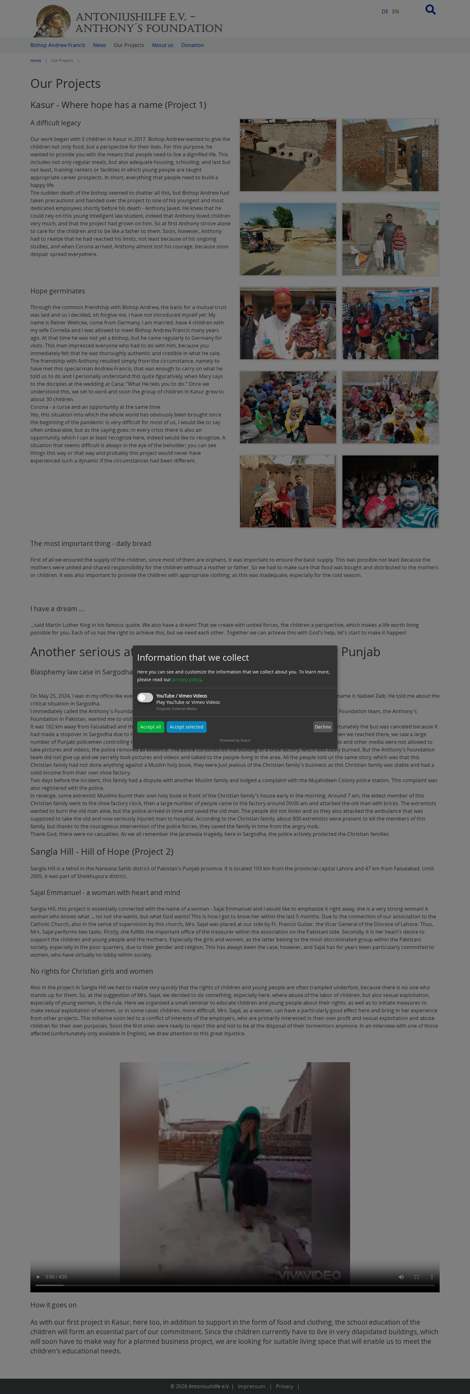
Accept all (150, 727)
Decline (323, 727)
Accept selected (186, 727)
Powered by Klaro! (235, 740)
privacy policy (186, 679)
